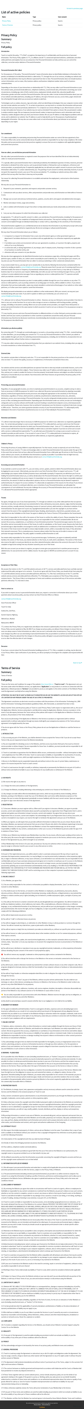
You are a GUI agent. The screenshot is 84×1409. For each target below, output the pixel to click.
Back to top (77, 663)
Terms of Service (46, 1404)
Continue (42, 1407)
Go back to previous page (75, 8)
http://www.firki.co (47, 684)
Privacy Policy (37, 1404)
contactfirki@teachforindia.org (31, 267)
